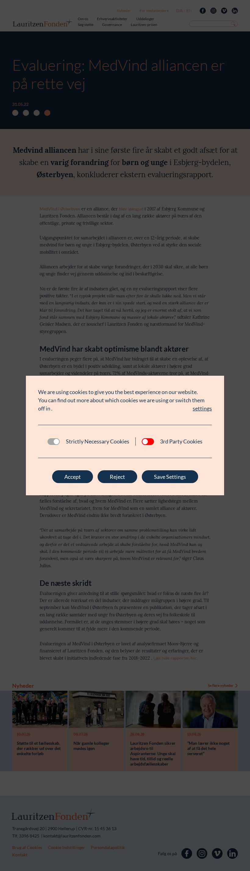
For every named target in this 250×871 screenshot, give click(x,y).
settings (202, 408)
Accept (72, 476)
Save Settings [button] (170, 476)
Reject (117, 476)
